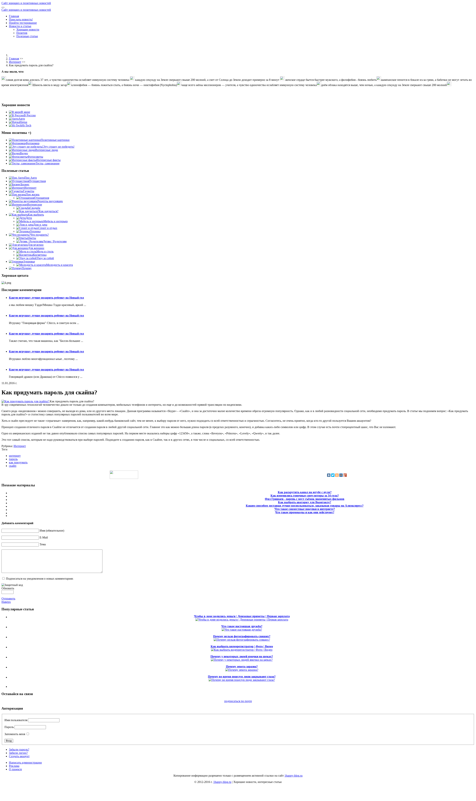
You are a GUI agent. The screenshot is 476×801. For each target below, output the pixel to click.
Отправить (8, 598)
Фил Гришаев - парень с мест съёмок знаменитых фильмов (304, 498)
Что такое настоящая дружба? (241, 626)
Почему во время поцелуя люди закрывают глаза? (242, 676)
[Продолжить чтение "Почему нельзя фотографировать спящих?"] (242, 639)
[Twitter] (333, 475)
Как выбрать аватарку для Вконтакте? (304, 502)
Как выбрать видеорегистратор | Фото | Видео (242, 646)
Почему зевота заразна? (242, 666)
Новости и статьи (20, 26)
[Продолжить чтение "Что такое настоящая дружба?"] (242, 629)
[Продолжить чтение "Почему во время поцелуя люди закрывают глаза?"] (242, 679)
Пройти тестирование (23, 22)
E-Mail (44, 537)
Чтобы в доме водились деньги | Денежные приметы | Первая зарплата (242, 616)
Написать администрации (25, 762)
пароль (13, 459)
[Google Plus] (345, 475)
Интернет (15, 61)
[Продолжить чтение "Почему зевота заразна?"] (241, 669)
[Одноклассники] (337, 475)
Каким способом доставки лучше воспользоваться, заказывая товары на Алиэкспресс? (305, 505)
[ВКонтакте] (328, 475)
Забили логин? (18, 752)
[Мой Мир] (341, 475)
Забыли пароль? (19, 749)
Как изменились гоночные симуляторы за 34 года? (305, 495)
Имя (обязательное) (52, 530)
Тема (43, 544)
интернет (15, 455)
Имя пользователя (15, 720)
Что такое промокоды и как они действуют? (304, 512)
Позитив (21, 32)
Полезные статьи (27, 36)
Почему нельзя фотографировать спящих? (241, 636)
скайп (12, 465)
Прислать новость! (21, 19)
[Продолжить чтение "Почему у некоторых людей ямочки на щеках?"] (242, 659)
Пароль (9, 727)
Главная (14, 16)
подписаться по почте (238, 701)
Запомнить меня (14, 734)
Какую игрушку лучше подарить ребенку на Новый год (46, 297)
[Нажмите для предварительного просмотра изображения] (25, 401)
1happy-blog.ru (293, 775)
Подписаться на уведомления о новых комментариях (39, 578)
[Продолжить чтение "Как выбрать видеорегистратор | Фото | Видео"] (241, 649)
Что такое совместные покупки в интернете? (304, 509)
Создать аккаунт (19, 756)
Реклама (14, 765)
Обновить (7, 588)
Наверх (6, 601)
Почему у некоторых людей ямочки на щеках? (241, 656)
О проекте (15, 769)
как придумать (18, 462)
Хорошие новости (27, 29)
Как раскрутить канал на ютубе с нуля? (305, 492)
